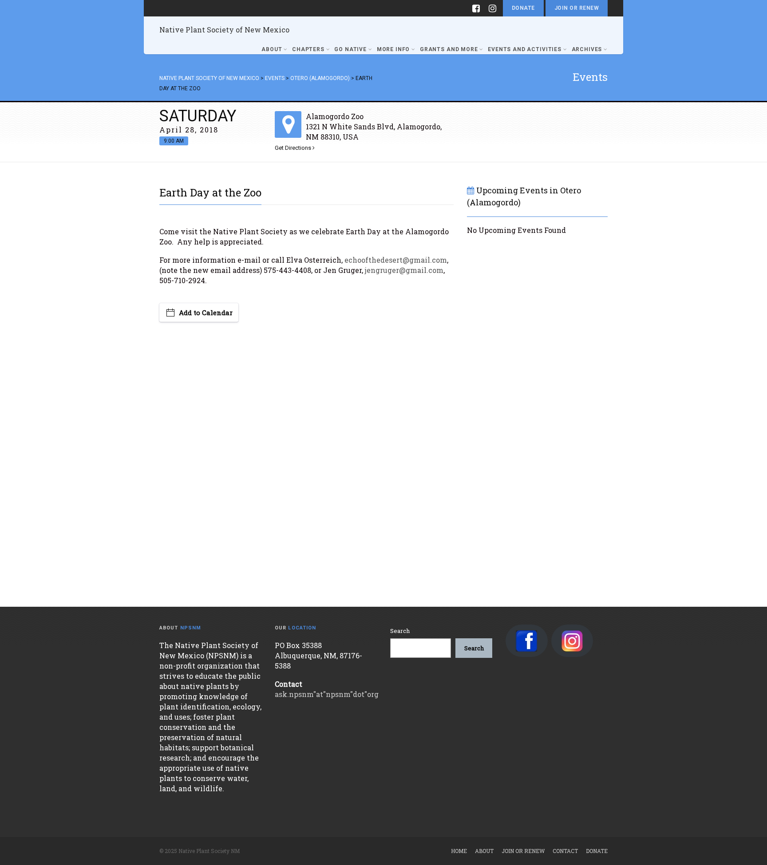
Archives (587, 49)
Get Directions (293, 147)
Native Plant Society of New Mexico (224, 29)
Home (459, 850)
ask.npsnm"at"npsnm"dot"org (327, 694)
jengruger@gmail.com (404, 270)
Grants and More (449, 49)
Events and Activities (524, 49)
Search (400, 631)
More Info (393, 49)
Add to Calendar (206, 312)
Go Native (350, 49)
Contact (565, 850)
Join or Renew (576, 8)
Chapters (308, 49)
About (271, 49)
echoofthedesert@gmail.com (395, 259)
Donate (523, 8)
